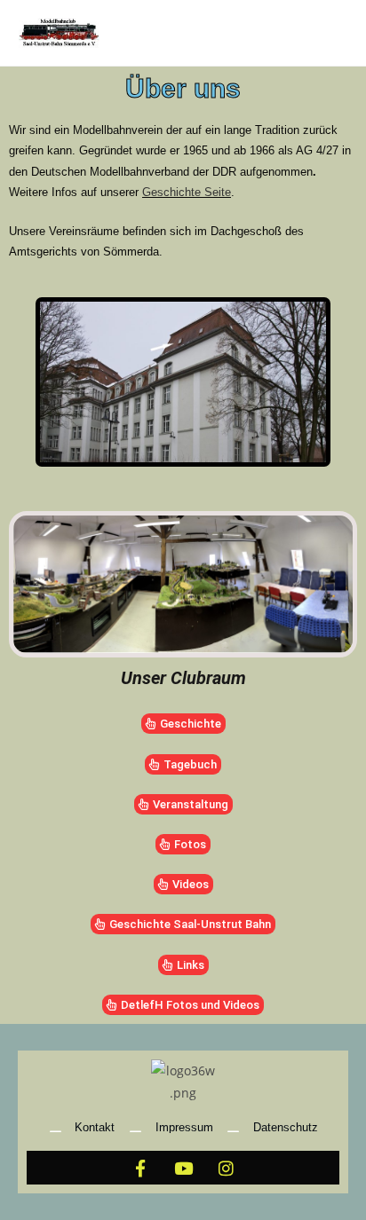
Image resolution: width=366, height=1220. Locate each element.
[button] (21, 381)
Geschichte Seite (186, 192)
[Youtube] (183, 1168)
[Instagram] (226, 1168)
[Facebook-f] (140, 1168)
